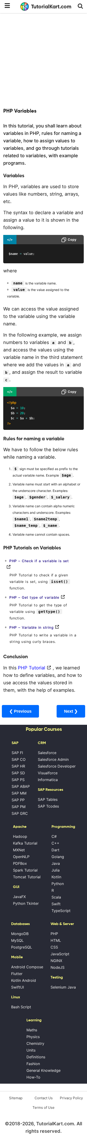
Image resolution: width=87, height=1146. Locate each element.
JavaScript (60, 954)
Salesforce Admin (53, 759)
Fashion (33, 1063)
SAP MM (19, 793)
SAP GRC (20, 813)
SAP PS (18, 779)
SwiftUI (17, 987)
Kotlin (56, 877)
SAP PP (18, 800)
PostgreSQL (21, 947)
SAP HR (18, 766)
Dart (55, 850)
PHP (54, 933)
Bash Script (21, 1007)
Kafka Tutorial (25, 843)
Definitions (35, 1057)
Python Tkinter (26, 903)
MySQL (17, 940)
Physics (33, 1036)
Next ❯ (71, 711)
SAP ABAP (21, 786)
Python (58, 883)
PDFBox (20, 863)
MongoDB (20, 933)
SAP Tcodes (48, 806)
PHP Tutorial (31, 668)
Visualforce (48, 773)
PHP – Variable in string (31, 627)
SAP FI (17, 752)
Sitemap (16, 1098)
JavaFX (19, 896)
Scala (56, 897)
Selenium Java (63, 987)
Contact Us (44, 1098)
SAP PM (19, 806)
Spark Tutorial (25, 870)
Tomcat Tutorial (27, 877)
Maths (31, 1030)
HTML (56, 940)
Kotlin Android (23, 980)
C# (54, 836)
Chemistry (35, 1043)
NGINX (56, 960)
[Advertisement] (43, 60)
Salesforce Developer (57, 766)
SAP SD (18, 773)
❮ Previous (20, 711)
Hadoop (20, 836)
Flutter (17, 973)
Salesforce (47, 752)
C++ (55, 843)
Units (30, 1050)
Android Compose (27, 967)
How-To (33, 1077)
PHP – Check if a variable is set (39, 561)
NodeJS (57, 967)
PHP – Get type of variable (34, 597)
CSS (54, 947)
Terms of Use (43, 1107)
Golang (58, 856)
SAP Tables (48, 799)
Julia (56, 870)
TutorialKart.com (51, 6)
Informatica (48, 779)
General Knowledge (43, 1070)
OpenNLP (21, 856)
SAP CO (19, 759)
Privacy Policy (71, 1098)
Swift (56, 904)
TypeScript (61, 910)
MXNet (19, 850)
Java (56, 863)
